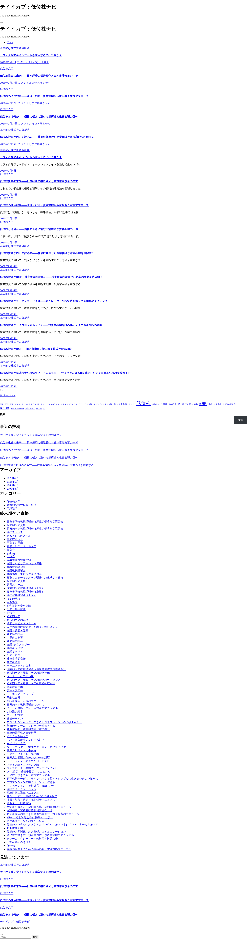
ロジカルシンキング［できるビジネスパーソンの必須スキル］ (44, 722)
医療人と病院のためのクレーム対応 (28, 757)
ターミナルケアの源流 (20, 676)
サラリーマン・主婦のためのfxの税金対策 (32, 796)
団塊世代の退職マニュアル (23, 792)
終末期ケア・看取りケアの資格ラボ (28, 672)
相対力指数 (30, 408)
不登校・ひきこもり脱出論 (23, 754)
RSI (11, 404)
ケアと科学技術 (16, 609)
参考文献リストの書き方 (21, 750)
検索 (2, 414)
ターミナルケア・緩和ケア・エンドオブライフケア (38, 746)
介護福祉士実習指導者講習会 (24, 574)
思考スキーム (15, 584)
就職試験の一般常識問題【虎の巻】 (28, 729)
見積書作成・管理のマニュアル (25, 701)
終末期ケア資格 (16, 525)
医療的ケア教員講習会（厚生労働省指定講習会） (36, 528)
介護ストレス (15, 532)
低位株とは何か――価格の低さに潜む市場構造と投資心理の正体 (39, 116)
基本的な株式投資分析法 (15, 48)
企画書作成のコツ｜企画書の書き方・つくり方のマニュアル (43, 813)
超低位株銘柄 (15, 828)
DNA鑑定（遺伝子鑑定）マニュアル (28, 771)
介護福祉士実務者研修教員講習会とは (29, 810)
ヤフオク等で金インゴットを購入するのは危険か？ (31, 55)
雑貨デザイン (15, 718)
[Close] (1, 934)
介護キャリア (15, 648)
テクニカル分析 (85, 404)
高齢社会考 (13, 697)
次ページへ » (7, 395)
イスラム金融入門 (17, 736)
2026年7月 (13, 478)
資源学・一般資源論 (19, 803)
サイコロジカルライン (50, 404)
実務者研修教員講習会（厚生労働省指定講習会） (36, 521)
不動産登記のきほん (19, 842)
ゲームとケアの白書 (19, 665)
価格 (165, 404)
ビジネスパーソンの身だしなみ (25, 821)
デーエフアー (15, 690)
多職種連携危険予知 (19, 559)
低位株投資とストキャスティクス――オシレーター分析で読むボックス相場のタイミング (54, 301)
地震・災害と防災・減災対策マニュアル (31, 799)
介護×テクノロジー (18, 644)
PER (1, 404)
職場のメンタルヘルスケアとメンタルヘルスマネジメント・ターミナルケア (52, 824)
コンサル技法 (15, 715)
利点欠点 (173, 404)
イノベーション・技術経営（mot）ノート (31, 785)
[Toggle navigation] (1, 22)
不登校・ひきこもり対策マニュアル (28, 775)
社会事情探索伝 (16, 658)
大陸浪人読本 (15, 711)
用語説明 (12, 508)
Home (10, 42)
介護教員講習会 (16, 567)
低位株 (143, 403)
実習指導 (12, 602)
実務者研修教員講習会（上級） (25, 591)
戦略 (203, 403)
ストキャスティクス (69, 404)
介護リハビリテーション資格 (24, 563)
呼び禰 (181, 404)
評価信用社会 (15, 634)
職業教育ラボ (15, 686)
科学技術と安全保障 (19, 605)
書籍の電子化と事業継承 (21, 732)
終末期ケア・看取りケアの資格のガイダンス (33, 679)
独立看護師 (13, 662)
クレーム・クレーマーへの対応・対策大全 (32, 838)
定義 (196, 404)
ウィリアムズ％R (32, 404)
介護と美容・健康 (17, 630)
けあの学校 (13, 598)
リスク (132, 404)
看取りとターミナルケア (21, 546)
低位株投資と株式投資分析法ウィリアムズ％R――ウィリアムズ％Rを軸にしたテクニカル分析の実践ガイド (65, 372)
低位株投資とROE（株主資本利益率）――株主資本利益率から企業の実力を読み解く (51, 277)
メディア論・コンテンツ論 (23, 764)
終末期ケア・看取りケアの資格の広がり (31, 683)
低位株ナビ (156, 404)
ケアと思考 (13, 655)
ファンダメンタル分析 (102, 404)
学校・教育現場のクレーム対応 (25, 739)
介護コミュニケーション (21, 789)
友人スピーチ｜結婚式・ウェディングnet (31, 768)
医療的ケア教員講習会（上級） (25, 588)
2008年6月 (13, 488)
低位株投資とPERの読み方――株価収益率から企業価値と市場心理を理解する (47, 136)
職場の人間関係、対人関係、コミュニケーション (36, 831)
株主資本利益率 (229, 404)
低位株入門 (6, 68)
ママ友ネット (15, 539)
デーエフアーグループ (20, 694)
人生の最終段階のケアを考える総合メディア (33, 626)
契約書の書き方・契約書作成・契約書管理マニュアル (39, 806)
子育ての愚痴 (15, 542)
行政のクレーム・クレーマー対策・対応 (31, 725)
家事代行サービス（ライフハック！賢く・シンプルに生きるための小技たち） (54, 778)
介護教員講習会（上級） (21, 595)
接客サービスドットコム (21, 623)
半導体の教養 (15, 637)
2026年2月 (13, 481)
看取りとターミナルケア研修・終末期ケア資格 (35, 577)
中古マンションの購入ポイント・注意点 (31, 782)
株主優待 (217, 404)
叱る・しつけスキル (19, 535)
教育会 (11, 549)
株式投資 (4, 408)
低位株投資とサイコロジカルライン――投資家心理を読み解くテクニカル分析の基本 (51, 325)
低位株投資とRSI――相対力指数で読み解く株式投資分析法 (36, 348)
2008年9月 (13, 485)
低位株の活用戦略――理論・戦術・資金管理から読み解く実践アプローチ (44, 96)
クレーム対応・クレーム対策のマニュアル (32, 708)
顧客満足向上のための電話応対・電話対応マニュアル (39, 849)
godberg (11, 553)
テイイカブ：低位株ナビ (28, 7)
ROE (7, 404)
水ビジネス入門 (16, 743)
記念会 (11, 612)
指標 (210, 404)
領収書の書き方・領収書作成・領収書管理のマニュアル (40, 835)
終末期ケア (13, 616)
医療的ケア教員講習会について (25, 704)
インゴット (19, 404)
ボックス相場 (120, 404)
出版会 (11, 556)
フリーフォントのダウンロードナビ (28, 761)
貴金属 (39, 408)
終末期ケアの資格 (17, 619)
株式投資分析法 (17, 408)
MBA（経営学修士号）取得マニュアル (30, 817)
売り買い (189, 404)
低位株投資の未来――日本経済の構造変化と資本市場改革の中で (39, 75)
